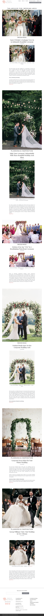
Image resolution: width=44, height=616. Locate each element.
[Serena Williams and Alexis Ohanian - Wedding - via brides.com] (22, 508)
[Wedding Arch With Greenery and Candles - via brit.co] (22, 432)
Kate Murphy (22, 43)
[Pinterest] (9, 604)
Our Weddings (32, 603)
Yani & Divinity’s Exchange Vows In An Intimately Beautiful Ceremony (22, 41)
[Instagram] (7, 604)
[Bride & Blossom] (8, 599)
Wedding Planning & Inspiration (34, 602)
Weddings (22, 37)
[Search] (41, 0)
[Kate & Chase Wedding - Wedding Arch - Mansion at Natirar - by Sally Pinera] (22, 315)
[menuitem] (35, 2)
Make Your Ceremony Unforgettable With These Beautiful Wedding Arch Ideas (22, 155)
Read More (11, 84)
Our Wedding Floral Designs (34, 598)
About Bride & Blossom (33, 599)
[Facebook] (6, 604)
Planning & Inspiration (22, 151)
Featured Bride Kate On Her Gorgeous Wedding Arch (22, 346)
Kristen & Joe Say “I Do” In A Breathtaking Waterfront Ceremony (22, 248)
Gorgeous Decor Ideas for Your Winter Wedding (22, 461)
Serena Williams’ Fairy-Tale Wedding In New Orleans (22, 533)
